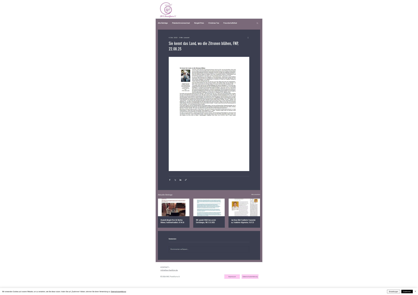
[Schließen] (415, 291)
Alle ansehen (255, 194)
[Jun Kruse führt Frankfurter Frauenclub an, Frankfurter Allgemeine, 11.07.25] (244, 207)
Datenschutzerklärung (118, 291)
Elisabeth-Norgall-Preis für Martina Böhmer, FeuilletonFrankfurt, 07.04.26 (172, 221)
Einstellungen (393, 291)
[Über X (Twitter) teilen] (175, 180)
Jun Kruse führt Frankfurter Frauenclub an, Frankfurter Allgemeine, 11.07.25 (243, 221)
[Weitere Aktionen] (248, 37)
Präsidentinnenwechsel (181, 23)
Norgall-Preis (199, 23)
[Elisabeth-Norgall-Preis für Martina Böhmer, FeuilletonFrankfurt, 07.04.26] (173, 207)
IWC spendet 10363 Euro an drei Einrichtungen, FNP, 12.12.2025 (206, 221)
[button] (257, 23)
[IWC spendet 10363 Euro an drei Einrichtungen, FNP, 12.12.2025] (209, 207)
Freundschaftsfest (230, 23)
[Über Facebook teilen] (170, 180)
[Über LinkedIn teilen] (180, 180)
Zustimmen (407, 291)
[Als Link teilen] (186, 180)
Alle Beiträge (163, 23)
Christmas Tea (213, 23)
